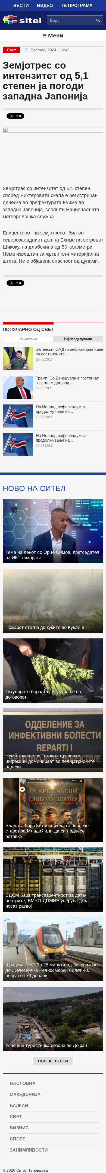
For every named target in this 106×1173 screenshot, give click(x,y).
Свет (16, 1116)
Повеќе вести (53, 1061)
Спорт (17, 1139)
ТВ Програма (77, 5)
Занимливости (29, 1150)
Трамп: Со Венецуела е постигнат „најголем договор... (67, 380)
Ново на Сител (34, 488)
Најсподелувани (78, 339)
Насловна (23, 1083)
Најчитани (28, 339)
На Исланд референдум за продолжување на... (61, 409)
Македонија (25, 1094)
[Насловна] (22, 23)
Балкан (19, 1105)
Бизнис (19, 1128)
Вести (21, 5)
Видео (45, 5)
